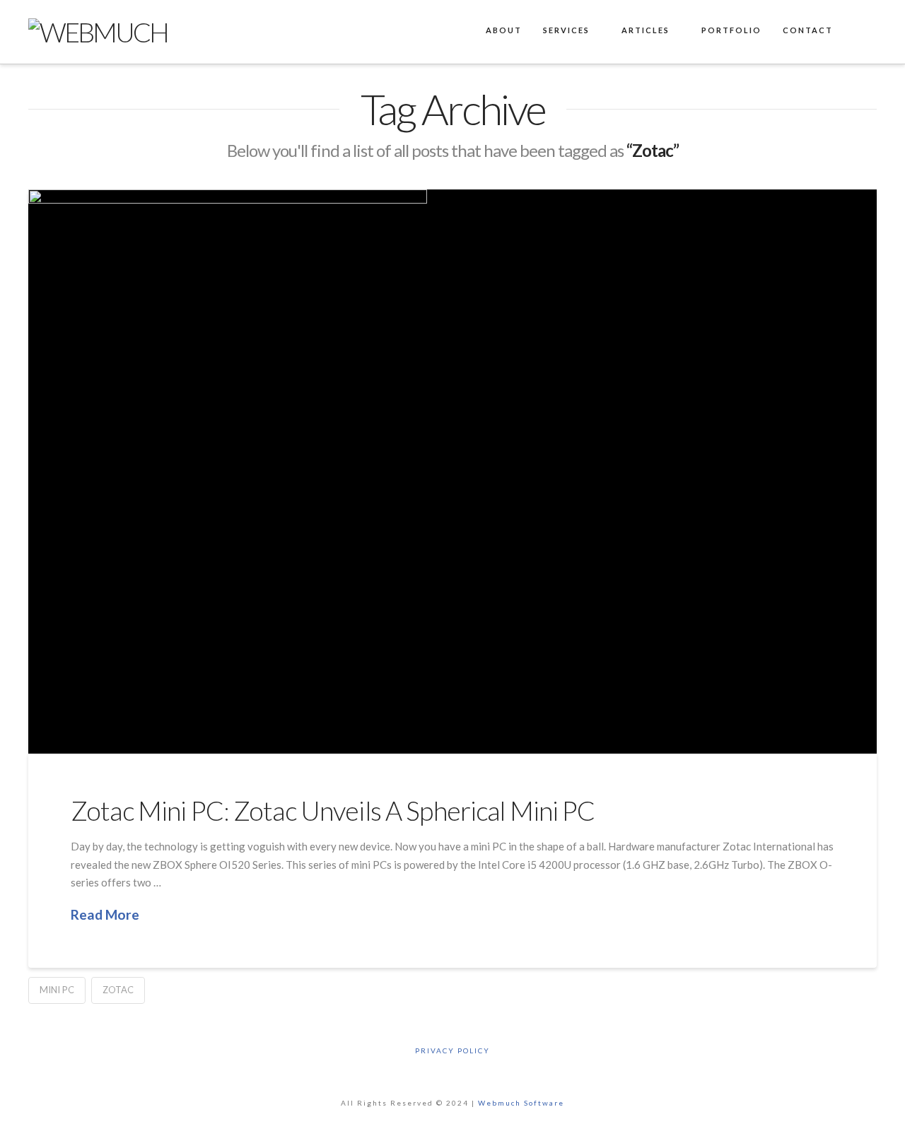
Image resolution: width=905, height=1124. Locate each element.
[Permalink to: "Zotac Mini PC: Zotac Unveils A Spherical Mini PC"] (452, 471)
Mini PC (57, 989)
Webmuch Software (521, 1103)
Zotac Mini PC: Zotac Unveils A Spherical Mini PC (333, 810)
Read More (105, 914)
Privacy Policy (452, 1050)
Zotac (118, 989)
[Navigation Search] (860, 32)
